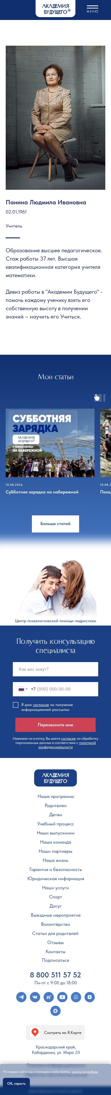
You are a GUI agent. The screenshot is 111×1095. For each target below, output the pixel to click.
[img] (35, 1032)
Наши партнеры (55, 851)
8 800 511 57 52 (55, 974)
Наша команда (55, 842)
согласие (41, 704)
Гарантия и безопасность (55, 869)
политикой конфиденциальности (67, 745)
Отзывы (55, 942)
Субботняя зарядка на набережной (42, 492)
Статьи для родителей (55, 933)
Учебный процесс (55, 823)
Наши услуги (55, 887)
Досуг (56, 906)
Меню (92, 11)
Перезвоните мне (55, 724)
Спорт (55, 897)
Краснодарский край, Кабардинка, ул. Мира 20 (56, 1049)
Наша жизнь (55, 860)
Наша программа (56, 796)
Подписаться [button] (55, 960)
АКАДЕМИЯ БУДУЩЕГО (55, 9)
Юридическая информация (55, 878)
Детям (55, 814)
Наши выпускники (56, 833)
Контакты (55, 951)
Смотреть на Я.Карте (62, 1032)
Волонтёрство (55, 924)
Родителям (56, 805)
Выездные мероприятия (56, 915)
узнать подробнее (85, 1072)
